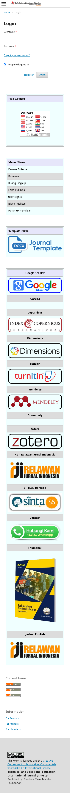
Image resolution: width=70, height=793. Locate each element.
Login (42, 74)
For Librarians (13, 729)
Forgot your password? (17, 55)
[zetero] (35, 447)
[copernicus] (35, 331)
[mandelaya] (35, 408)
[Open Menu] (3, 3)
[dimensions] (35, 357)
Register (29, 74)
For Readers (12, 718)
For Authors (12, 723)
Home (7, 12)
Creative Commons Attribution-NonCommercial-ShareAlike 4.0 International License (31, 764)
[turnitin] (35, 382)
